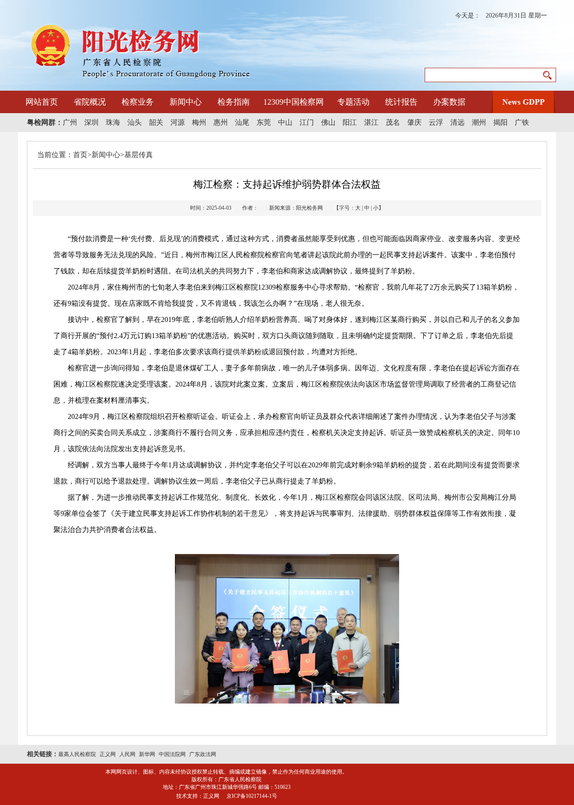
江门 (307, 122)
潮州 (479, 122)
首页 (80, 154)
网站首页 (42, 101)
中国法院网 (172, 754)
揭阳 (500, 122)
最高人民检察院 (77, 754)
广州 (70, 122)
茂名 (393, 122)
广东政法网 (202, 754)
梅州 (199, 122)
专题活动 (353, 101)
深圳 (91, 122)
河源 (177, 122)
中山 (285, 122)
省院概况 (90, 101)
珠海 (113, 122)
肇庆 (414, 122)
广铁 (522, 122)
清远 (457, 122)
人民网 (127, 754)
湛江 (371, 122)
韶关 (156, 122)
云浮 (436, 122)
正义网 (108, 754)
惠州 (220, 122)
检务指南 (233, 101)
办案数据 (449, 101)
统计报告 (401, 101)
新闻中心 (186, 101)
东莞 (264, 122)
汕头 (134, 122)
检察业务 (138, 101)
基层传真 (138, 154)
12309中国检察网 (293, 101)
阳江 (350, 122)
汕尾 (242, 122)
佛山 (328, 122)
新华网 (147, 754)
